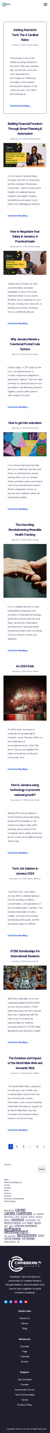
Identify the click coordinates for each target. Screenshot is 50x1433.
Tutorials (24, 1356)
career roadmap (18, 1213)
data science (9, 1217)
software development (16, 1230)
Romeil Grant (32, 428)
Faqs (24, 1351)
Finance (7, 1193)
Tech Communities (24, 1394)
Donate (24, 1384)
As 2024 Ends (25, 666)
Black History (9, 1210)
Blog (24, 1328)
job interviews (30, 1220)
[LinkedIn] (10, 1301)
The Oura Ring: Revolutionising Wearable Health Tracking (25, 529)
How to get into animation (25, 423)
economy (23, 1217)
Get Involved (24, 1379)
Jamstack (17, 1219)
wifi (18, 1241)
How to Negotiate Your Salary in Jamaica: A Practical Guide (25, 236)
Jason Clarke (33, 540)
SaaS (6, 1226)
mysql (24, 1223)
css (34, 1214)
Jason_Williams (34, 878)
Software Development (14, 1198)
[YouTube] (26, 1301)
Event (6, 1190)
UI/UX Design (10, 1201)
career (20, 1209)
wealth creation (10, 1241)
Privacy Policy (24, 1404)
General (7, 1196)
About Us (25, 1318)
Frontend (39, 1217)
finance (31, 1217)
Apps (6, 1179)
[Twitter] (6, 1301)
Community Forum (24, 1389)
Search (7, 1164)
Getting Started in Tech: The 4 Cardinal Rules (25, 35)
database (40, 1214)
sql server (12, 1236)
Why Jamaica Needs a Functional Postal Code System (25, 344)
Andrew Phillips (32, 1073)
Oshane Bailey (32, 45)
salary (11, 1226)
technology (27, 1235)
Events (24, 1361)
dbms (17, 1217)
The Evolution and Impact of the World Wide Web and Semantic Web (25, 1063)
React (30, 1223)
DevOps (7, 1188)
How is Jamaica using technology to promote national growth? (25, 790)
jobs (38, 1220)
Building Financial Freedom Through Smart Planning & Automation (25, 128)
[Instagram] (16, 1301)
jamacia (7, 1220)
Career (7, 1185)
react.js (37, 1223)
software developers (26, 1225)
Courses (24, 1346)
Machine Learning (12, 1223)
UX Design (28, 1238)
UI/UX (41, 1235)
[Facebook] (20, 1301)
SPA (5, 1236)
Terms (24, 1399)
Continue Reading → (21, 105)
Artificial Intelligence (13, 1182)
